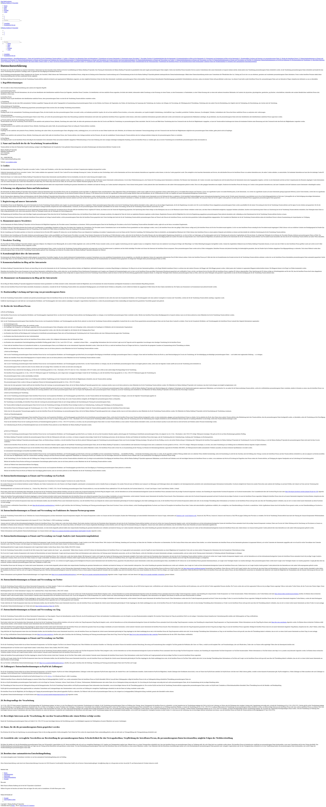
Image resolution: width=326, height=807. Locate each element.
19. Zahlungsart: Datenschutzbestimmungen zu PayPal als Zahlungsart (271, 60)
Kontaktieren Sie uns (9, 25)
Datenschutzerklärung (6, 58)
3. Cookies (65, 58)
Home (5, 773)
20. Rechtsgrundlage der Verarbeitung (300, 60)
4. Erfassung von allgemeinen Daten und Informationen (83, 58)
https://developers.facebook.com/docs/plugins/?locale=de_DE (301, 491)
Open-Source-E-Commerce (27, 805)
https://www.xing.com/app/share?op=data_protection (143, 634)
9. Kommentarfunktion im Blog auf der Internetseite (190, 58)
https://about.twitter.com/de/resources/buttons (287, 593)
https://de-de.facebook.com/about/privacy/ (44, 505)
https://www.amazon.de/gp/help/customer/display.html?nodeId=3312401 (71, 531)
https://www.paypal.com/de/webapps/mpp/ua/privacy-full (52, 694)
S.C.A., (50, 676)
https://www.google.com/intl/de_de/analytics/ (153, 574)
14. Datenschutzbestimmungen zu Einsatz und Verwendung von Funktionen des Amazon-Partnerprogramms (45, 60)
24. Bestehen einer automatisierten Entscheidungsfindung (241, 61)
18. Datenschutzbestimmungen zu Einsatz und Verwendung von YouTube (232, 60)
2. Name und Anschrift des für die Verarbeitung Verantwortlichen (44, 58)
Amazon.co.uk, (180, 515)
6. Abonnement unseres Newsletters (129, 58)
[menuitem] (5, 6)
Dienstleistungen (8, 774)
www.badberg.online (11, 162)
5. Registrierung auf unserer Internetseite (109, 58)
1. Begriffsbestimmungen (19, 58)
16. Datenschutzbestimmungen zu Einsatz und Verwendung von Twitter (155, 60)
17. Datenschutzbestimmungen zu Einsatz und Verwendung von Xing (193, 60)
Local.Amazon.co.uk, (191, 515)
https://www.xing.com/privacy (45, 634)
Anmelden (7, 23)
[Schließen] (1, 39)
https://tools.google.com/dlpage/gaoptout (194, 568)
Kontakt (6, 779)
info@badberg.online (9, 799)
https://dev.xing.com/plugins (279, 622)
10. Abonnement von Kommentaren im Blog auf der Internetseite (221, 58)
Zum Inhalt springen (6, 1)
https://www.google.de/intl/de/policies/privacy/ (64, 574)
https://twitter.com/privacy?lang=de (44, 606)
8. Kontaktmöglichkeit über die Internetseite (164, 58)
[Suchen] (20, 20)
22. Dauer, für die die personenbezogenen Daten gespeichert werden (66, 61)
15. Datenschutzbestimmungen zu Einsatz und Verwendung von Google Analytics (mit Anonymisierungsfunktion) (104, 60)
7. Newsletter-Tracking (145, 58)
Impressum (7, 776)
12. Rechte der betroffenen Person (289, 58)
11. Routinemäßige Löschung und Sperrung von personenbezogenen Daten (259, 58)
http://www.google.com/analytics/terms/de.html (95, 574)
